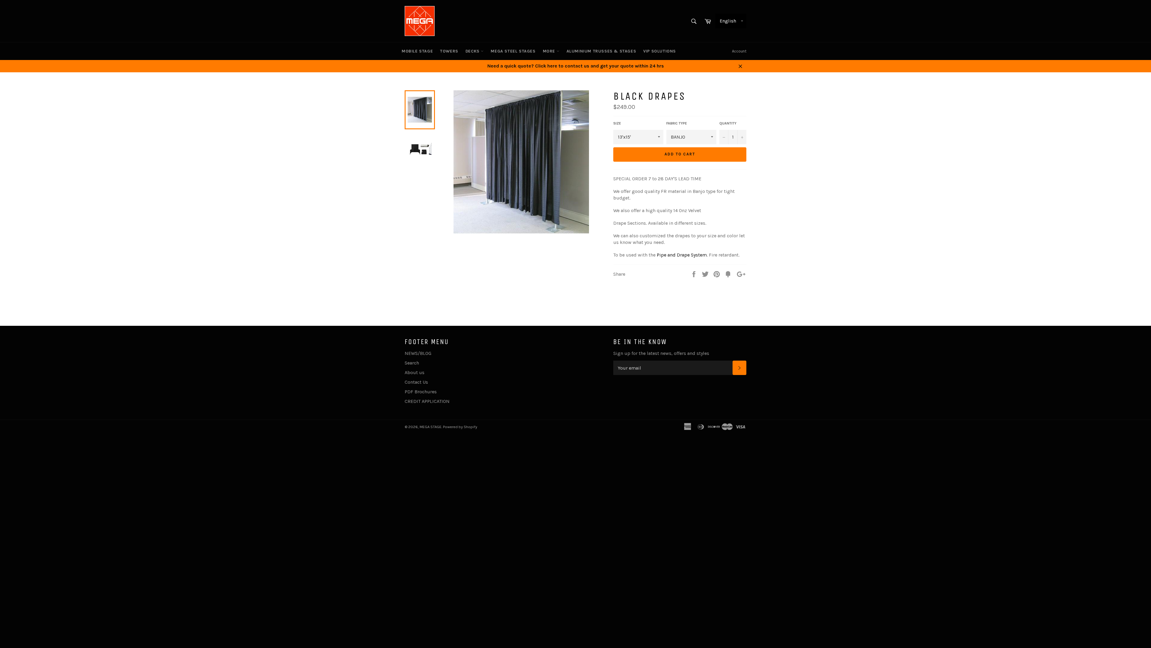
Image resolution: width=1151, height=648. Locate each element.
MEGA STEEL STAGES (513, 51)
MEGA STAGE (431, 426)
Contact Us (416, 382)
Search (412, 363)
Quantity (727, 123)
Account (739, 51)
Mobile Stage (417, 51)
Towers (449, 51)
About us (414, 372)
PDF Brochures (421, 391)
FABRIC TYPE (676, 123)
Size (617, 123)
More (550, 51)
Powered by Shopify (460, 426)
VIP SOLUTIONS (659, 51)
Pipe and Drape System (682, 255)
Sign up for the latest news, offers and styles (661, 353)
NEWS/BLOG (418, 353)
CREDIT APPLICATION (427, 401)
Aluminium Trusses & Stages (601, 51)
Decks (473, 51)
